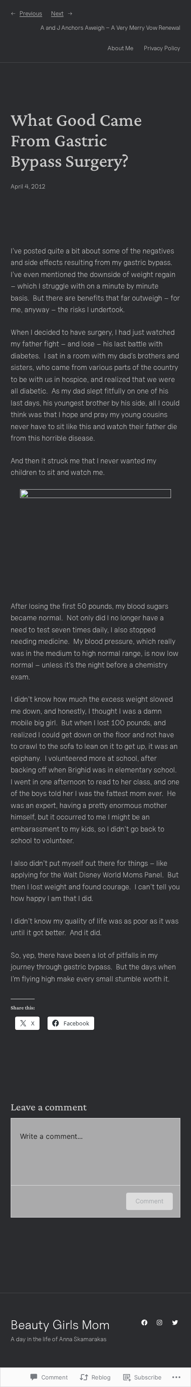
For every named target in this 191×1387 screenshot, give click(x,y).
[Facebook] (144, 1322)
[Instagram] (159, 1322)
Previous (31, 13)
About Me (120, 48)
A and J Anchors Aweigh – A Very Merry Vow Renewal (110, 27)
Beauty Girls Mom (60, 1324)
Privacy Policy (162, 48)
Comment (149, 1201)
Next (57, 13)
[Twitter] (175, 1322)
